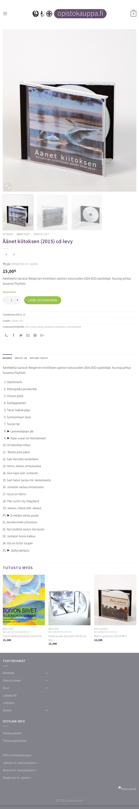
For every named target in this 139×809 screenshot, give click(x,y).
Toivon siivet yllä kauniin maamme (22, 636)
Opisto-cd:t (41, 234)
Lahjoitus (8, 703)
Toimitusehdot (12, 733)
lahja (40, 326)
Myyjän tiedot (39, 358)
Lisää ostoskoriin (42, 300)
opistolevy (60, 326)
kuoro (34, 326)
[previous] (10, 110)
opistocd (49, 326)
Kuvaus (7, 358)
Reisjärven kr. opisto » (17, 778)
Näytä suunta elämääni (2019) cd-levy (68, 638)
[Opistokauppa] (69, 14)
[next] (129, 110)
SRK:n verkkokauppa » (17, 755)
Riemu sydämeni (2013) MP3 (110, 636)
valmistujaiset (74, 326)
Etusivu (8, 234)
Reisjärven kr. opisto (24, 264)
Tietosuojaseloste (14, 741)
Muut (6, 688)
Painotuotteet (12, 681)
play (8, 431)
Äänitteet (23, 234)
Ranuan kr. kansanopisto (16, 632)
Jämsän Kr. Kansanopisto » (20, 763)
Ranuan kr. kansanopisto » (20, 770)
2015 (27, 326)
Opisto (7, 710)
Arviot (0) (21, 358)
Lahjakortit (10, 695)
